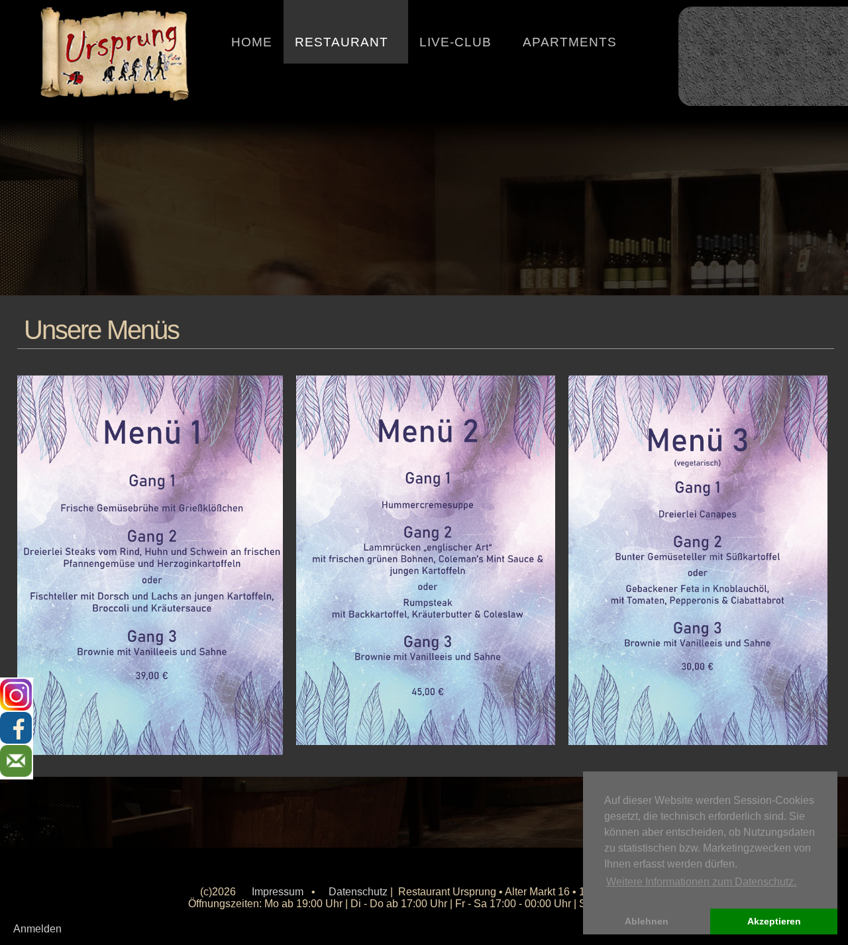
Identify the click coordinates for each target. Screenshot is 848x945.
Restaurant (341, 42)
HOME (251, 42)
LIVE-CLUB (455, 42)
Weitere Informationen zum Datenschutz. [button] (701, 881)
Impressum (277, 891)
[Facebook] (16, 728)
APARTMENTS (570, 42)
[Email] (16, 761)
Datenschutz (358, 891)
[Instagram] (16, 695)
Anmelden (37, 928)
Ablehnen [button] (646, 921)
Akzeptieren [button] (774, 921)
